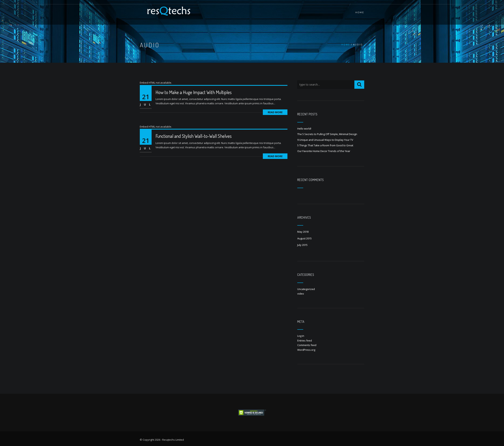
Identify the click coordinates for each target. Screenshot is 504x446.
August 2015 (304, 238)
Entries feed (304, 340)
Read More (275, 112)
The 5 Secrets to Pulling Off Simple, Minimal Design (327, 134)
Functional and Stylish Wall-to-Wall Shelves (194, 136)
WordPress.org (306, 350)
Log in (300, 336)
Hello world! (304, 128)
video (300, 293)
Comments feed (306, 345)
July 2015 (302, 245)
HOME (359, 12)
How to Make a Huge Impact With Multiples (194, 92)
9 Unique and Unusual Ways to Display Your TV (325, 140)
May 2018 (303, 231)
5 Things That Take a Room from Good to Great (325, 145)
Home (345, 44)
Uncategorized (306, 289)
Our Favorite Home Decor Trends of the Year (323, 151)
